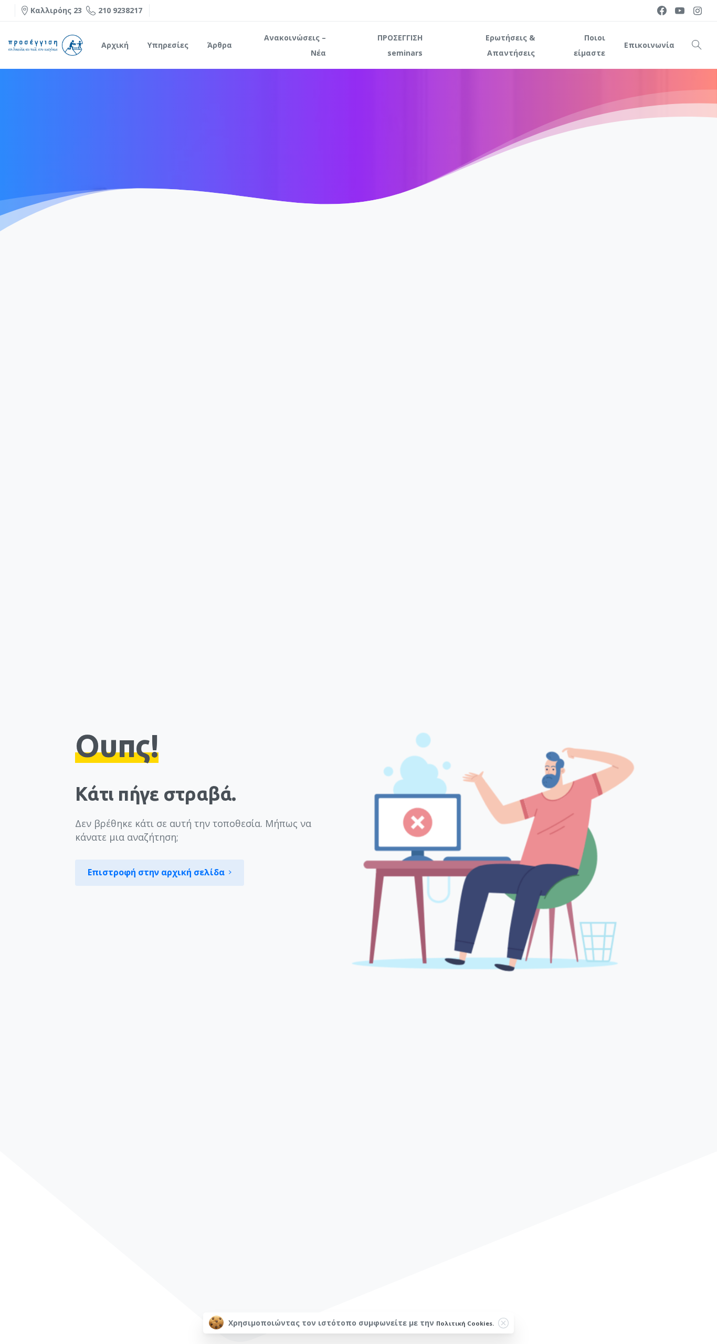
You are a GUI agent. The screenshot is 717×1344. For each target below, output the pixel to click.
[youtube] (680, 10)
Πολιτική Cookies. (465, 1323)
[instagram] (698, 10)
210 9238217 (120, 10)
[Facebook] (662, 10)
